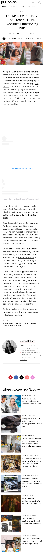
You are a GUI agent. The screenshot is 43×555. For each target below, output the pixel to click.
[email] (33, 377)
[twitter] (21, 377)
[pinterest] (3, 62)
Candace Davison (26, 258)
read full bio (23, 360)
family (21, 12)
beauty (14, 6)
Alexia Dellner (15, 38)
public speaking (10, 235)
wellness (31, 6)
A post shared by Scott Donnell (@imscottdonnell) (21, 199)
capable (11, 78)
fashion (4, 6)
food (22, 6)
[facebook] (16, 377)
